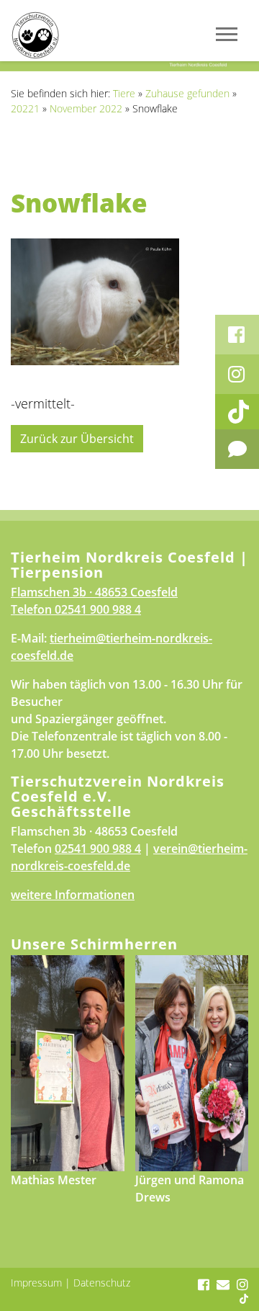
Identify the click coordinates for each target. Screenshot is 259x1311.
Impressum (36, 1282)
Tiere (124, 93)
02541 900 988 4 (98, 609)
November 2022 (86, 108)
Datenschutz (101, 1282)
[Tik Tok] (237, 411)
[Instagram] (237, 374)
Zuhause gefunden (187, 93)
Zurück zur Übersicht (77, 439)
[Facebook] (237, 334)
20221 (25, 108)
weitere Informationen (73, 895)
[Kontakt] (237, 449)
